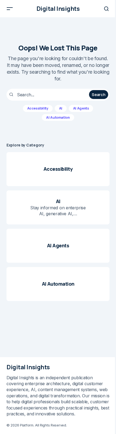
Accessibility (37, 108)
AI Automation (58, 117)
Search (98, 94)
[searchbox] (48, 95)
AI (60, 108)
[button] (9, 8)
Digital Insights (58, 8)
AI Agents (81, 108)
